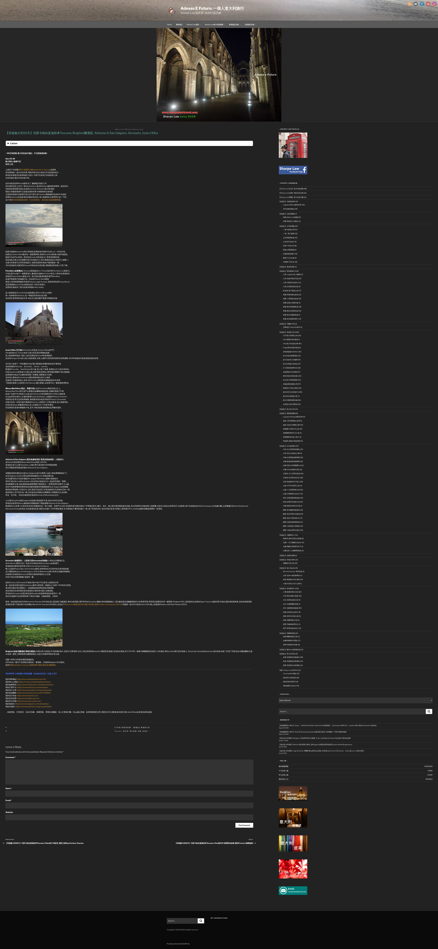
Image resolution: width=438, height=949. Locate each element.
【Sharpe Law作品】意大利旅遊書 (291, 189)
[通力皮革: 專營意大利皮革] (293, 851)
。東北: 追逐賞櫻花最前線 (291, 498)
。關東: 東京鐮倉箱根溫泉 (291, 510)
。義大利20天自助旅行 (290, 392)
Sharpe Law (138, 129)
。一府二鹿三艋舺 (288, 233)
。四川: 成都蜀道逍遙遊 (290, 608)
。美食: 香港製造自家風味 (291, 661)
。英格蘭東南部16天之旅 (290, 433)
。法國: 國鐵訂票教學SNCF (291, 546)
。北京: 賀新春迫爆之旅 (290, 600)
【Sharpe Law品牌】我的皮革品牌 (291, 193)
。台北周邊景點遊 (288, 238)
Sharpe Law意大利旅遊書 (214, 24)
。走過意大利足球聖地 (289, 404)
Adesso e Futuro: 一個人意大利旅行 (212, 8)
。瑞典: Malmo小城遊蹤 (290, 217)
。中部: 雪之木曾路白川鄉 (291, 453)
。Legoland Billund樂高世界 (291, 205)
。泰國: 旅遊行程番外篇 (290, 303)
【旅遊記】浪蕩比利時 (287, 560)
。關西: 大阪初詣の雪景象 (291, 526)
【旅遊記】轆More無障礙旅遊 (289, 649)
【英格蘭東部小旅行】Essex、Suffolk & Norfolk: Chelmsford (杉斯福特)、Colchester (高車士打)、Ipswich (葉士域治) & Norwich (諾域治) (328, 725)
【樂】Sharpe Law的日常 (288, 670)
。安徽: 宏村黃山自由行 (290, 612)
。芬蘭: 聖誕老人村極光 (290, 221)
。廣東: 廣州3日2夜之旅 (290, 616)
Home (169, 24)
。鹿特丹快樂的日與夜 (289, 645)
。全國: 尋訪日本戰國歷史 (291, 465)
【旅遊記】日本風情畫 (287, 446)
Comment (10, 757)
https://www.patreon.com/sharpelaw (32, 687)
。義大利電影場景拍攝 (289, 400)
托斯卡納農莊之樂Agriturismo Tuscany (34, 170)
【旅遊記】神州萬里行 (287, 588)
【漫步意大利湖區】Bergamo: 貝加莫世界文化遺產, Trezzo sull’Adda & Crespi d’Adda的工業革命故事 (315, 738)
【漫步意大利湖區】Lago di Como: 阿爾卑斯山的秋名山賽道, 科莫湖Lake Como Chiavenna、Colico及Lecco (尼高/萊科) (321, 751)
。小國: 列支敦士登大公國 (291, 583)
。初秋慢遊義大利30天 (290, 352)
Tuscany (118, 731)
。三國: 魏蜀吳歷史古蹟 (290, 592)
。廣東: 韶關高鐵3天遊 (290, 620)
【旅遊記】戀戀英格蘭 (287, 413)
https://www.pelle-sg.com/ (28, 698)
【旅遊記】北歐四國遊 (287, 214)
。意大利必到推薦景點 (289, 356)
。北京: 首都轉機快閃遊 (290, 604)
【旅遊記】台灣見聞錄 (287, 226)
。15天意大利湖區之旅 (290, 335)
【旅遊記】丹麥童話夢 (287, 201)
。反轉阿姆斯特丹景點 (289, 640)
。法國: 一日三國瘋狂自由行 (291, 542)
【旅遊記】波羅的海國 (287, 555)
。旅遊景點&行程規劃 (289, 372)
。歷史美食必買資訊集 (289, 376)
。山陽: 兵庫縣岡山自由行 (291, 494)
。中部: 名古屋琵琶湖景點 (291, 449)
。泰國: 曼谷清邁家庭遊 (290, 315)
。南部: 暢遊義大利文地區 (291, 579)
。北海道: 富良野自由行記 (291, 478)
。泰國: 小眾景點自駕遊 (290, 299)
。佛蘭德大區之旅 (288, 563)
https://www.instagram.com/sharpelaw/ (32, 704)
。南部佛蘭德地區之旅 (289, 636)
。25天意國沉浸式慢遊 (290, 339)
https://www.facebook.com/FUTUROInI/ (34, 693)
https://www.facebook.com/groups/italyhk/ (33, 706)
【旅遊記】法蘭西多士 (287, 535)
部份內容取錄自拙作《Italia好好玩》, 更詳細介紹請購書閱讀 (36, 200)
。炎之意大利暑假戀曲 (289, 380)
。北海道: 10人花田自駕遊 (291, 473)
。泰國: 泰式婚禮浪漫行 (290, 319)
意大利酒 (133, 731)
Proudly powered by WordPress (178, 944)
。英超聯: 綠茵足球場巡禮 (291, 441)
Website (9, 812)
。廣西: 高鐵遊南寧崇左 (290, 624)
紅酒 (139, 731)
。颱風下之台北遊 (288, 258)
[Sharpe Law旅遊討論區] (293, 800)
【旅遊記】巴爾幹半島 (287, 324)
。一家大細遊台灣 (288, 229)
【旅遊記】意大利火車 (287, 409)
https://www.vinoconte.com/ (29, 701)
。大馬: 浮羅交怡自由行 (290, 282)
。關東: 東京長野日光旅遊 (291, 514)
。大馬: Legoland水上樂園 (291, 274)
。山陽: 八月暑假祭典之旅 (291, 490)
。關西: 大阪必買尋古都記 (291, 530)
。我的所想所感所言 (289, 682)
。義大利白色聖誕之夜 (289, 396)
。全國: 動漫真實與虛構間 (291, 461)
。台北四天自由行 (288, 242)
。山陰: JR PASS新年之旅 (291, 486)
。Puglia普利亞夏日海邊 (290, 348)
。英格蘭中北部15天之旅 (290, 429)
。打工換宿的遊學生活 (289, 368)
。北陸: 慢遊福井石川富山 (291, 482)
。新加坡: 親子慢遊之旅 (290, 291)
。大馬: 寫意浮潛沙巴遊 (290, 278)
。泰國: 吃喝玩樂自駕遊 (290, 295)
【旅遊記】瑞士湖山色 (287, 568)
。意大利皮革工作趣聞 (289, 360)
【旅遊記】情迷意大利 (141, 727)
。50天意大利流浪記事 (122, 727)
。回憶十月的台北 (288, 246)
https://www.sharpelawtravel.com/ (31, 679)
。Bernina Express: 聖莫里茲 (292, 571)
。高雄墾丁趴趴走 (288, 262)
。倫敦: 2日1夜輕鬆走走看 (291, 421)
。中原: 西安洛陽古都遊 (290, 596)
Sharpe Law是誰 (193, 24)
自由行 (145, 731)
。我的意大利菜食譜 (289, 678)
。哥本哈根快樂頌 (288, 209)
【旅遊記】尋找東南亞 (287, 271)
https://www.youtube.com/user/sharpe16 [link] (34, 690)
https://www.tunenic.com (27, 696)
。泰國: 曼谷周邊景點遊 (290, 307)
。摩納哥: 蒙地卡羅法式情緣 (291, 538)
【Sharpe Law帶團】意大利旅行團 (291, 197)
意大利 (125, 731)
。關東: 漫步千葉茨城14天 (291, 518)
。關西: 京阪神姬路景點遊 (291, 522)
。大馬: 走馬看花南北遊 (290, 286)
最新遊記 (179, 24)
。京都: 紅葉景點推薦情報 (291, 457)
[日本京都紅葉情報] (293, 878)
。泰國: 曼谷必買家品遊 (290, 311)
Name (8, 788)
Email (8, 800)
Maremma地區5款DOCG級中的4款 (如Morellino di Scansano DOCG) (93, 604)
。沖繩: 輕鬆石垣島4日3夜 (291, 506)
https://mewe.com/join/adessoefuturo (35, 682)
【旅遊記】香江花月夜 (287, 654)
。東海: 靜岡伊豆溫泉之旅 (291, 502)
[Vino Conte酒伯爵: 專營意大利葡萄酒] (293, 827)
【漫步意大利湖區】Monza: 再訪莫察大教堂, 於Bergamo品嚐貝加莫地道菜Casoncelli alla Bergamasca (315, 744)
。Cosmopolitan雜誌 (289, 673)
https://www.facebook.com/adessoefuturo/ (35, 685)
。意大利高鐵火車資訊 (289, 364)
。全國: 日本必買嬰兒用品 (291, 469)
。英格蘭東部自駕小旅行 (290, 437)
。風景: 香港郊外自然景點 (291, 665)
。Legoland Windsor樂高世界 (292, 417)
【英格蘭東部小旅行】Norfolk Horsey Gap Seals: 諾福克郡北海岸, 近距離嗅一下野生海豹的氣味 (313, 732)
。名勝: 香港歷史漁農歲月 (291, 657)
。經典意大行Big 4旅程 (290, 388)
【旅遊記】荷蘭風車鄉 (287, 633)
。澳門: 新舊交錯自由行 (290, 628)
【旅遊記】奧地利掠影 (287, 267)
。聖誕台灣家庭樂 (288, 250)
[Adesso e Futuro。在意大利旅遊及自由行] (293, 174)
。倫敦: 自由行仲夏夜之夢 (291, 425)
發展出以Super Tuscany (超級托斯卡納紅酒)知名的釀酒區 (32, 665)
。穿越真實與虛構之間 (289, 384)
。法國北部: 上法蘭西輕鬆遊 (291, 550)
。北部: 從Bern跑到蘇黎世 (291, 575)
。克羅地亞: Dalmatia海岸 (291, 327)
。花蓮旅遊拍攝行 (288, 254)
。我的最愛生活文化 (289, 686)
